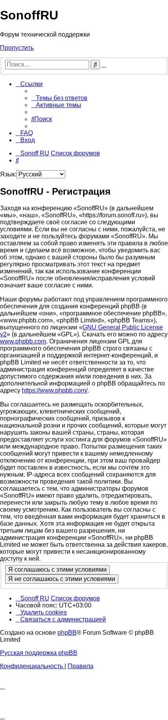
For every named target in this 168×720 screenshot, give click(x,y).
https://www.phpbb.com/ (55, 390)
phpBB (67, 632)
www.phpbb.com (23, 341)
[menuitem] (59, 98)
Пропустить (17, 47)
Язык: (8, 174)
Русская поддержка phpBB (38, 653)
